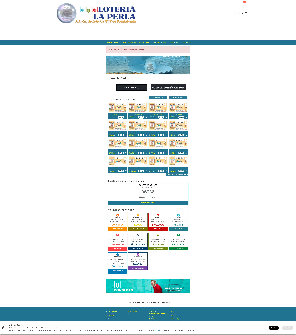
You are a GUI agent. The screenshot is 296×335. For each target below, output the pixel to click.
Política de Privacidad (175, 317)
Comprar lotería (110, 315)
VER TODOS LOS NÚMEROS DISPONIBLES (177, 175)
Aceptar (273, 328)
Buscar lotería (158, 97)
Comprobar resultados (148, 203)
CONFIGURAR (156, 330)
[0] (243, 13)
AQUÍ (196, 330)
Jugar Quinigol (178, 229)
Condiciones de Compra (176, 320)
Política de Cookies (175, 318)
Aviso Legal (173, 315)
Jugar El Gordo (117, 248)
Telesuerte (173, 314)
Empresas (109, 320)
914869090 (153, 318)
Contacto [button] (186, 42)
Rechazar (287, 328)
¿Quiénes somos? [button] (112, 42)
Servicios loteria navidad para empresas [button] (136, 42)
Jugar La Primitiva (178, 248)
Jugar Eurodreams (138, 268)
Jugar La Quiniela (158, 229)
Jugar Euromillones (138, 248)
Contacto (109, 318)
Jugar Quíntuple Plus (138, 229)
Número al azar (179, 97)
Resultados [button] (174, 42)
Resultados (109, 317)
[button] (112, 288)
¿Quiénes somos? (110, 314)
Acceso (237, 13)
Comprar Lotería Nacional (118, 271)
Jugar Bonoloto (158, 248)
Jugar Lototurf (118, 229)
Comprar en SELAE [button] (160, 42)
